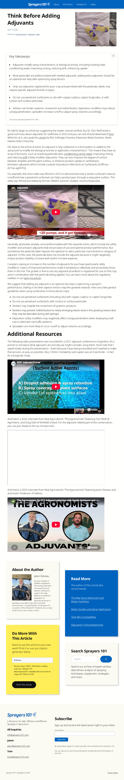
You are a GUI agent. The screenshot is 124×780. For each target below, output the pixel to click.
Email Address (59, 730)
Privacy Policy (113, 773)
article (42, 137)
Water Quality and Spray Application (91, 609)
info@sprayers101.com (18, 734)
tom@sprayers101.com (18, 756)
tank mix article (32, 278)
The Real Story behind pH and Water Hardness (87, 599)
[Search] (106, 659)
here (111, 134)
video (38, 34)
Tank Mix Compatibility (83, 617)
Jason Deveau (21, 34)
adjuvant (31, 34)
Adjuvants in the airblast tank (87, 625)
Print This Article (24, 684)
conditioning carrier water (78, 154)
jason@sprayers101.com (18, 745)
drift (25, 157)
